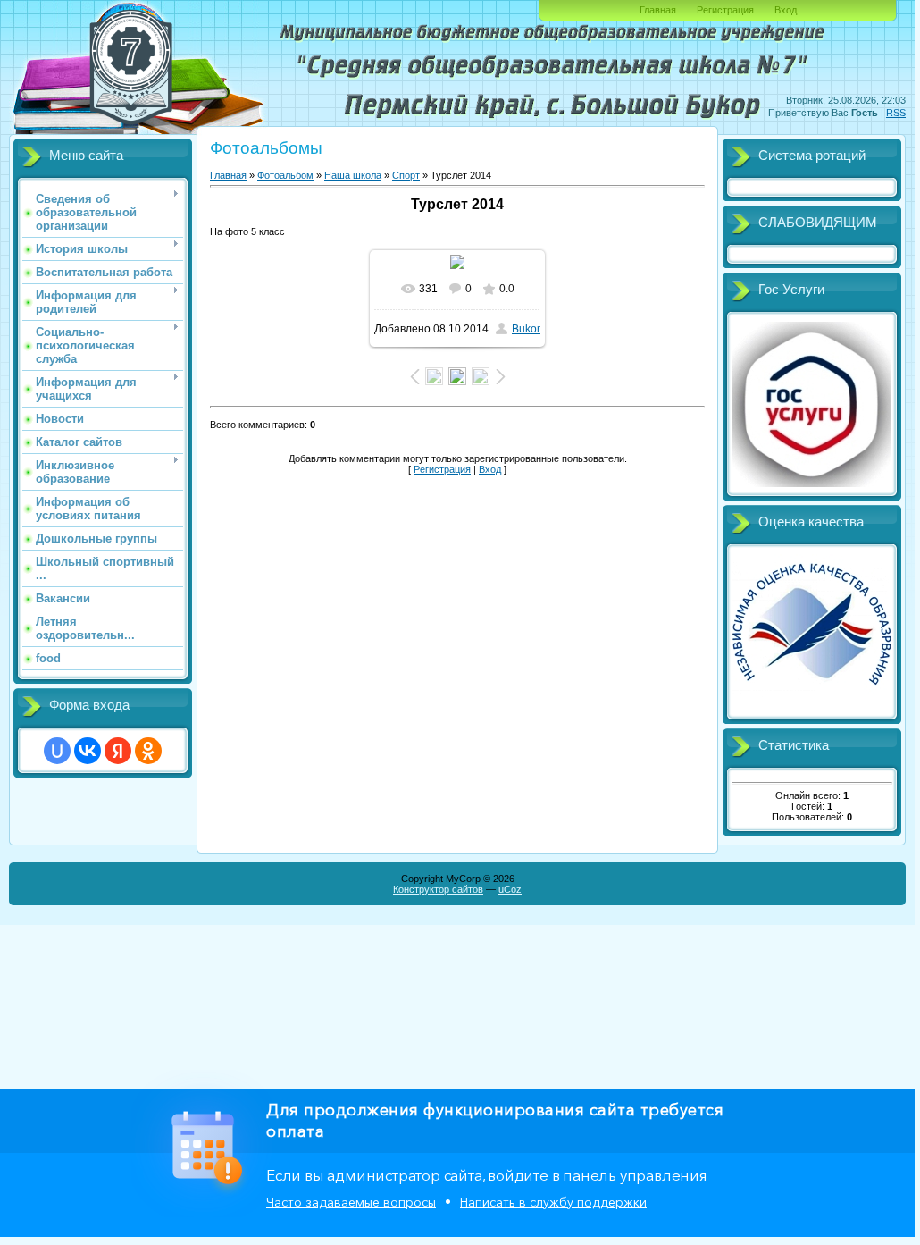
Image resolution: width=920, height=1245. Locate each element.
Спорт (406, 175)
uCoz (510, 889)
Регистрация (725, 9)
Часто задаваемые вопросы (351, 1202)
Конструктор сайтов (438, 889)
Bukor (526, 329)
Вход (785, 9)
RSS (896, 112)
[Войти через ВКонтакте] (87, 750)
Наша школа (352, 175)
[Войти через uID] (57, 750)
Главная (658, 9)
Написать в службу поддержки (553, 1202)
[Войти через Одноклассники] (148, 750)
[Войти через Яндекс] (118, 750)
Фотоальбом (285, 175)
